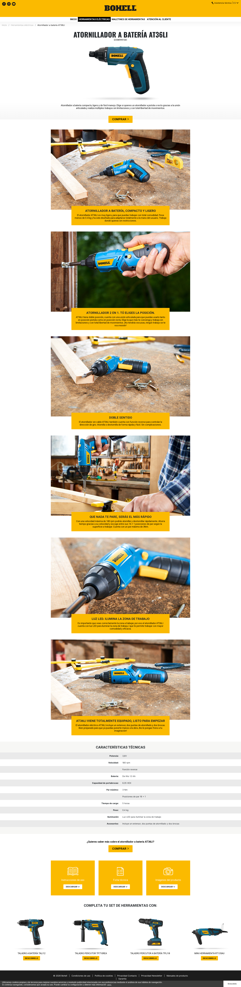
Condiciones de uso (81, 975)
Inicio (73, 19)
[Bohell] (120, 8)
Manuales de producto (177, 975)
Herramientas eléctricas (94, 19)
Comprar (119, 119)
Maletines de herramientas (128, 19)
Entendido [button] (232, 984)
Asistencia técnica (222, 3)
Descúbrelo (31, 958)
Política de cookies (104, 975)
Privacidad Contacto (127, 975)
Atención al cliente (159, 19)
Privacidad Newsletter (151, 975)
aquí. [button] (109, 985)
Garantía (122, 978)
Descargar (72, 887)
